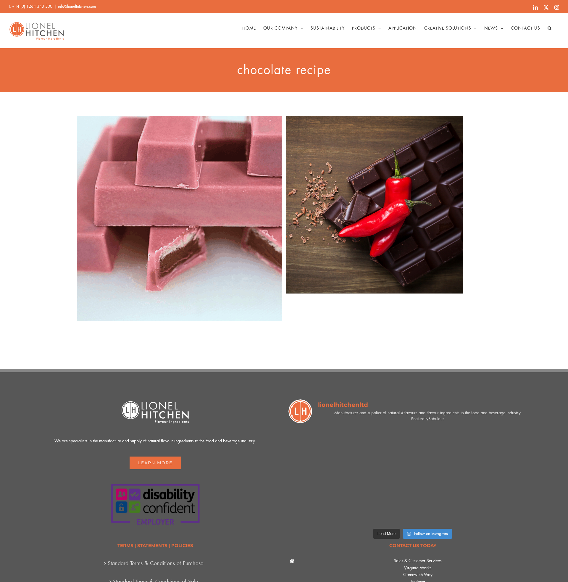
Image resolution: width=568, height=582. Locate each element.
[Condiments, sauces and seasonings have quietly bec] (413, 501)
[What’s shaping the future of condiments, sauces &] (413, 452)
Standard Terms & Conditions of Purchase (155, 563)
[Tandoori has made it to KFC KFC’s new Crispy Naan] (496, 501)
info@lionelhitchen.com (77, 6)
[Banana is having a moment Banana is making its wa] (496, 452)
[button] (550, 28)
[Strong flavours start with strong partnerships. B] (328, 452)
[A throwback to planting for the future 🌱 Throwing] (328, 501)
